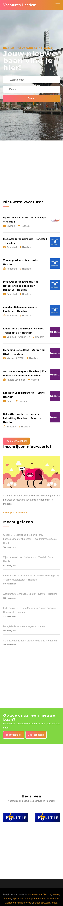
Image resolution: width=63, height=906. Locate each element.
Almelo (55, 894)
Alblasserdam (35, 894)
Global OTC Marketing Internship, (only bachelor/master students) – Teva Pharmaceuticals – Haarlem (31, 538)
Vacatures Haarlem (19, 5)
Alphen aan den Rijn (22, 898)
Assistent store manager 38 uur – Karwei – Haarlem (30, 594)
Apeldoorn (10, 902)
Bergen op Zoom (41, 902)
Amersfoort (40, 898)
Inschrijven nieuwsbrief (15, 512)
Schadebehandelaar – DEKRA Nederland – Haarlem (30, 640)
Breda (54, 902)
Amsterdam (53, 898)
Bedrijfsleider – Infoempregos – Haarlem (24, 626)
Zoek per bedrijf (36, 734)
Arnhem (21, 902)
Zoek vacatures (14, 734)
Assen (29, 902)
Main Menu (58, 5)
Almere (7, 898)
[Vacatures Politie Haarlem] (15, 817)
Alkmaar (47, 894)
